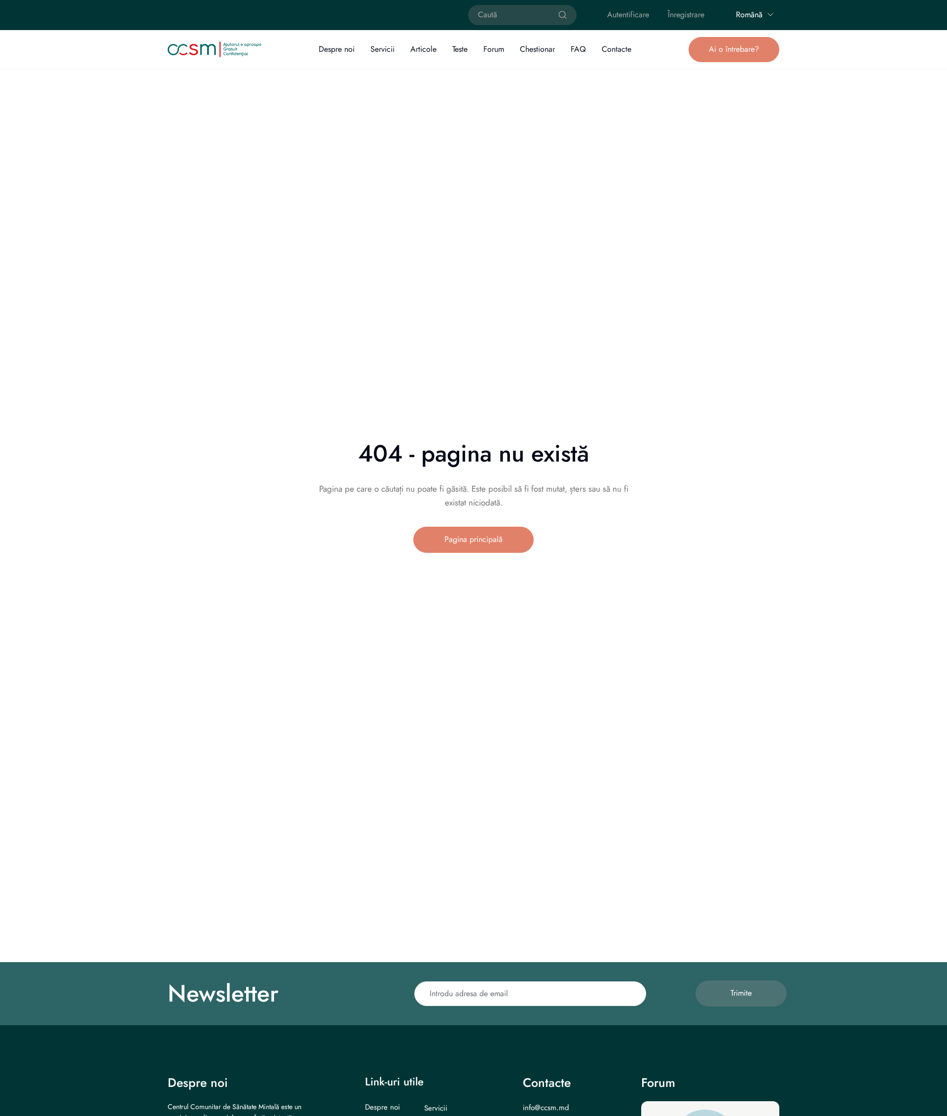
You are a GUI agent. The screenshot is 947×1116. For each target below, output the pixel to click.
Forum (493, 49)
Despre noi (337, 49)
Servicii (382, 49)
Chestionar (537, 49)
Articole (423, 49)
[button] (734, 49)
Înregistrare (686, 14)
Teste (460, 49)
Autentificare (628, 14)
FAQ (578, 49)
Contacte (616, 49)
